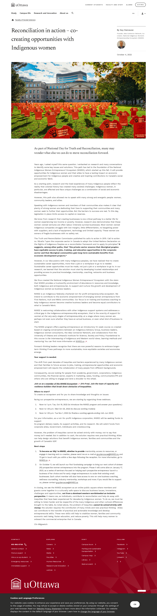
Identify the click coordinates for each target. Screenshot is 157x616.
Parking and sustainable (91, 550)
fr (133, 13)
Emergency (20, 561)
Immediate (19, 566)
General (17, 549)
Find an (17, 553)
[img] (19, 5)
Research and (56, 566)
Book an (87, 564)
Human (53, 561)
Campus (87, 544)
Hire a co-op (19, 557)
